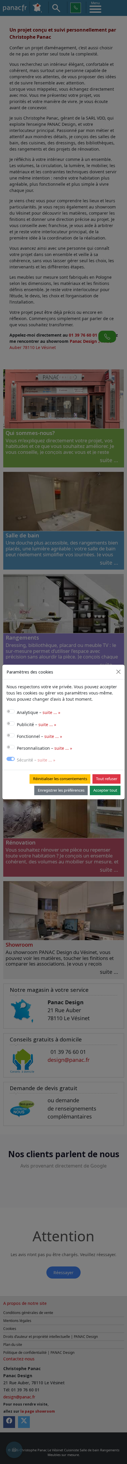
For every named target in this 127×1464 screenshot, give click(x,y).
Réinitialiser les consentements (60, 778)
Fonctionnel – (39, 736)
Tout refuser (106, 778)
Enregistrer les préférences (61, 790)
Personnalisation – (44, 748)
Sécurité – (36, 760)
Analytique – (38, 712)
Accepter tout (105, 790)
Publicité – (36, 724)
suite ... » (51, 712)
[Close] (118, 672)
